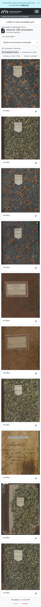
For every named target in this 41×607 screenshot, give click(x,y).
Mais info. (25, 5)
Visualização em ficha (11, 52)
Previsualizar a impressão (12, 48)
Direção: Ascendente (31, 56)
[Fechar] (38, 3)
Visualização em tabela (29, 52)
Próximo (25, 603)
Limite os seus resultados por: (20, 22)
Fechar (23, 27)
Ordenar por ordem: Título (11, 56)
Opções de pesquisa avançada (17, 42)
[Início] (12, 11)
